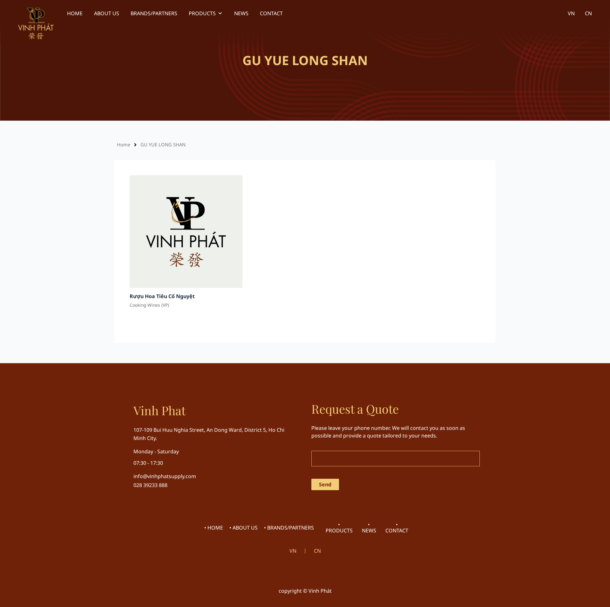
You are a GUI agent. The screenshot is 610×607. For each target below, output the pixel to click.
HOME (75, 13)
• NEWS (369, 527)
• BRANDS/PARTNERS (289, 527)
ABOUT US (106, 13)
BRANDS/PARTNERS (154, 13)
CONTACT (271, 13)
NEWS (241, 13)
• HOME (213, 527)
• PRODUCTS (339, 527)
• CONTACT (396, 527)
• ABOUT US (243, 527)
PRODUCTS (202, 13)
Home (123, 144)
